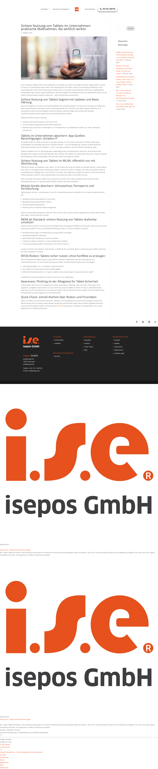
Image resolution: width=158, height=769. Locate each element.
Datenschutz (118, 350)
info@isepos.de (34, 371)
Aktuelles (87, 340)
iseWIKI (117, 343)
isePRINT (57, 343)
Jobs (85, 350)
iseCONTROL (59, 340)
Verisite (60, 306)
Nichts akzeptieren (24, 752)
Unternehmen (90, 9)
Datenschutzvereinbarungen (20, 550)
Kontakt (117, 340)
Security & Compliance (61, 9)
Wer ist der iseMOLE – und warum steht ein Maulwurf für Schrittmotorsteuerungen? (125, 95)
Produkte (44, 9)
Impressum (118, 347)
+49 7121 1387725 (35, 368)
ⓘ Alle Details (5, 744)
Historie (87, 343)
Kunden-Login (119, 353)
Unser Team (88, 347)
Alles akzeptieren (37, 752)
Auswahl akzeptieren (7, 752)
